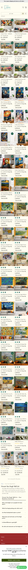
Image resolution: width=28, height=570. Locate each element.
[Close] (26, 546)
